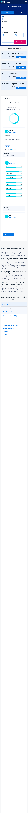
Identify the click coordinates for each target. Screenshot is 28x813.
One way (5, 19)
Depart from (4, 21)
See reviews (8, 235)
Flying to (3, 27)
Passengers (4, 38)
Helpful (7, 146)
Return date (16, 32)
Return (5, 16)
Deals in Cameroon (7, 311)
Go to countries (8, 304)
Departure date (5, 32)
